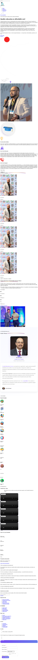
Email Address (4, 647)
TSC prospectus (4, 609)
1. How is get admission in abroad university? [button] (6, 565)
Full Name (4, 645)
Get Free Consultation (3, 305)
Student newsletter (5, 610)
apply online (2, 35)
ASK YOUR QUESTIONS (4, 563)
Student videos (4, 607)
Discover (1, 36)
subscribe (1, 595)
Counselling (4, 623)
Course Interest (4, 651)
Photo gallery (4, 608)
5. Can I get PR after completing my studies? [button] (6, 582)
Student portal (4, 611)
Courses (3, 615)
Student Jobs (4, 619)
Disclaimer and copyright (6, 600)
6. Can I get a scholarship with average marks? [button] (6, 586)
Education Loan (4, 626)
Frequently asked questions (6, 617)
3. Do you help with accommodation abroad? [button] (6, 573)
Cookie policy (4, 601)
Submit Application (5, 657)
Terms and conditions (5, 599)
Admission (4, 625)
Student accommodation (6, 618)
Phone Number (4, 649)
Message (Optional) (5, 655)
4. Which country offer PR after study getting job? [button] (7, 577)
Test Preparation (4, 624)
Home (3, 8)
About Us (3, 9)
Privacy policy (4, 602)
